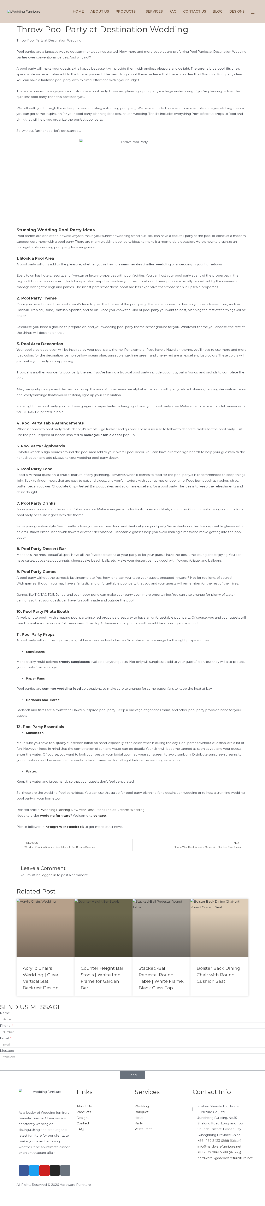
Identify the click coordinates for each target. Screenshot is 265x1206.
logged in (48, 875)
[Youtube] (44, 1170)
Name (5, 1013)
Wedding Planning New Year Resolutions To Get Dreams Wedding (93, 810)
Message (7, 1051)
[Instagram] (55, 1170)
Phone (5, 1026)
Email (5, 1038)
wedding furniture (55, 815)
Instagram (53, 827)
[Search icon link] (252, 11)
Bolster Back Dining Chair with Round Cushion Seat (218, 975)
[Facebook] (24, 1170)
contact (99, 815)
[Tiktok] (65, 1170)
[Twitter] (34, 1170)
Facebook (75, 827)
